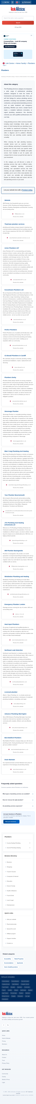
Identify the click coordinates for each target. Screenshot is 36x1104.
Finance (3, 990)
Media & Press (6, 1079)
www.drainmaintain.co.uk (19, 769)
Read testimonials (11, 924)
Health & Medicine (12, 890)
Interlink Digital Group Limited (9, 1095)
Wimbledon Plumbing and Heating (17, 576)
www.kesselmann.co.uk (19, 319)
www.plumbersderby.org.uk (19, 401)
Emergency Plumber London (15, 604)
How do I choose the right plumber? (13, 800)
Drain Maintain (10, 759)
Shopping (9, 867)
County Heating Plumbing (18, 843)
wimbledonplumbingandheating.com (19, 594)
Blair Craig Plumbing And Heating (17, 451)
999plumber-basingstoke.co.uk (19, 566)
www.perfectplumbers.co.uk (19, 345)
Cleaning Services (6, 984)
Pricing (4, 1041)
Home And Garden (25, 981)
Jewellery (10, 990)
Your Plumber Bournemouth (15, 495)
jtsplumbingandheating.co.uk (19, 540)
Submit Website (6, 1038)
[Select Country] (4, 63)
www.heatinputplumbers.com (19, 640)
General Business (15, 981)
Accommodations (8, 963)
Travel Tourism (5, 987)
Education (9, 881)
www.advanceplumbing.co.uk (19, 727)
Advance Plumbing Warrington (15, 714)
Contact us (10, 943)
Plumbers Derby (10, 377)
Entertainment (10, 905)
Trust (3, 1060)
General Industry (5, 981)
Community (5, 1073)
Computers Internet (25, 984)
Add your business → (11, 821)
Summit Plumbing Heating (18, 847)
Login (3, 1082)
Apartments (20, 963)
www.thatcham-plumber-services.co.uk (19, 237)
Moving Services (5, 996)
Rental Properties (18, 958)
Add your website (11, 919)
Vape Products (5, 993)
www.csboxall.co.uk (19, 367)
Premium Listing (27, 190)
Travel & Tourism (11, 871)
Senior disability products (11, 967)
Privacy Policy (5, 1063)
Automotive (19, 987)
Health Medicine (15, 984)
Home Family (21, 63)
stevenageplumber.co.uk (19, 441)
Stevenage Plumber (12, 411)
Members (4, 1044)
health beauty (23, 990)
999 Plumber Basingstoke (14, 550)
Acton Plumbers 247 (12, 248)
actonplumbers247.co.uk (19, 279)
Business (9, 862)
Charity (4, 1076)
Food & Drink (10, 895)
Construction (27, 987)
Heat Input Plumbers (12, 624)
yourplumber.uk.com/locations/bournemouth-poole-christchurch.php (18, 511)
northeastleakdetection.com (19, 681)
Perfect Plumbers (11, 330)
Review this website (18, 216)
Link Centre (10, 63)
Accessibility (7, 958)
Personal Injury (14, 993)
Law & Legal (10, 900)
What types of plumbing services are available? (16, 793)
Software (16, 990)
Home (3, 1035)
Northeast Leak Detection (14, 650)
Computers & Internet (12, 876)
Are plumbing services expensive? (12, 806)
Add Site (6, 2)
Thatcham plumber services (14, 224)
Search (18, 22)
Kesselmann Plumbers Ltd (14, 290)
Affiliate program (11, 933)
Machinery (28, 993)
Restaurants (20, 996)
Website (7, 200)
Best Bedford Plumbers (13, 738)
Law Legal (27, 996)
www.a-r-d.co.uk (19, 614)
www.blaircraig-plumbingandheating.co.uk (20, 484)
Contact (4, 1057)
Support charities (11, 938)
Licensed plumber (11, 692)
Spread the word (11, 929)
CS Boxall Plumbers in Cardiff (15, 355)
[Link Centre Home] (18, 9)
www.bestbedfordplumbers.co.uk (19, 749)
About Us (4, 1054)
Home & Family (11, 886)
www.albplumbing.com (19, 703)
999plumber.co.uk (19, 214)
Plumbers (31, 63)
